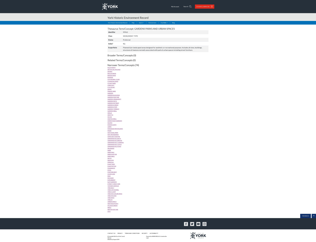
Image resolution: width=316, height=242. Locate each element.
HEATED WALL (112, 119)
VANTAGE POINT (113, 203)
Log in (147, 238)
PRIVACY (120, 233)
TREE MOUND (112, 195)
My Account (175, 6)
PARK (109, 150)
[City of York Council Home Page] (110, 6)
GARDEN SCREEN (113, 105)
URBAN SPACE (112, 201)
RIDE (109, 176)
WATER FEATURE (113, 209)
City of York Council (120, 236)
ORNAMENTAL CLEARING (116, 142)
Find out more (152, 22)
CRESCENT (111, 85)
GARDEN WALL (112, 111)
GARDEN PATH (112, 101)
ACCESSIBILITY (154, 233)
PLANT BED (111, 164)
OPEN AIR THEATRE (114, 136)
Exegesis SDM (116, 239)
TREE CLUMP (112, 192)
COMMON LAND (113, 81)
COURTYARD (112, 83)
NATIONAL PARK (113, 132)
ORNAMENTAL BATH (114, 138)
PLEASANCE (111, 168)
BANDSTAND (112, 75)
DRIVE (109, 89)
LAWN (109, 126)
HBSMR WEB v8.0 (156, 236)
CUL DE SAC (111, 87)
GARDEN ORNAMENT (114, 99)
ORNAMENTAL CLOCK (115, 144)
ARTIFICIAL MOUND (114, 69)
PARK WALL (111, 156)
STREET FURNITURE (114, 184)
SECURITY (144, 233)
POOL (109, 170)
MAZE (109, 130)
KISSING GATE (112, 125)
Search (141, 22)
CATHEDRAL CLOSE (114, 79)
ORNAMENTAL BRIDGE (115, 140)
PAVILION (111, 160)
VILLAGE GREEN (112, 205)
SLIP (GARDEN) (112, 182)
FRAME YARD (112, 91)
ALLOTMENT (112, 67)
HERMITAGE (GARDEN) (115, 121)
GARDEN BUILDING (114, 95)
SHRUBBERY (111, 180)
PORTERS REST (112, 172)
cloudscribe (164, 236)
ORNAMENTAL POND (114, 146)
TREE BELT (111, 188)
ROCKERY (111, 178)
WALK (109, 207)
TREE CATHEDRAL (113, 190)
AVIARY (110, 71)
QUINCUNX (111, 174)
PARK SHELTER (112, 154)
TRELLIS (110, 199)
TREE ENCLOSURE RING (115, 194)
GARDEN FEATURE (113, 97)
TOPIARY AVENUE (113, 186)
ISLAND (110, 123)
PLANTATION (112, 166)
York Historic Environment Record (117, 22)
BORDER (110, 77)
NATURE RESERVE (113, 134)
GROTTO (110, 115)
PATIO (110, 158)
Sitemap (109, 238)
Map (133, 22)
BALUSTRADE (112, 73)
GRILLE (110, 113)
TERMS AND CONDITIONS (132, 233)
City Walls (164, 22)
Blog (173, 22)
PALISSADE (111, 148)
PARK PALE (111, 152)
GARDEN (110, 93)
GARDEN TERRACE (113, 109)
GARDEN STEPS (112, 107)
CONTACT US (111, 233)
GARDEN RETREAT (113, 103)
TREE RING (111, 197)
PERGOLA (111, 162)
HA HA (110, 117)
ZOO (109, 211)
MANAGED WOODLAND (115, 128)
